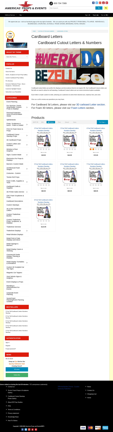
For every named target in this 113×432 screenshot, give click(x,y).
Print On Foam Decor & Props (15, 129)
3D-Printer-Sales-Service (15, 192)
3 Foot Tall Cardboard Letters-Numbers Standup (17, 312)
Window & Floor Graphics (12, 150)
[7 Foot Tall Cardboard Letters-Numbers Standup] (96, 176)
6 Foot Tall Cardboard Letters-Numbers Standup (17, 317)
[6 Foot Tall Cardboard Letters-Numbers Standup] (70, 176)
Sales (74, 122)
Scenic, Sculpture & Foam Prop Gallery (16, 74)
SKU (42, 122)
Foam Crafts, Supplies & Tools (15, 181)
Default (67, 122)
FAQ (9, 406)
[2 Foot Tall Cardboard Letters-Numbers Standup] (44, 140)
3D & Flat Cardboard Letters (14, 209)
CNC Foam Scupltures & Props (15, 196)
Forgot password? (11, 348)
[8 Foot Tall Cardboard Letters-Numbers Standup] (44, 212)
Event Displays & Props (15, 282)
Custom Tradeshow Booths (13, 215)
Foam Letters (78, 108)
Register (95, 15)
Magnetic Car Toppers (14, 272)
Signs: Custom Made (14, 155)
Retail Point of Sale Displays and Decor (13, 239)
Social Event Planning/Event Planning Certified (15, 299)
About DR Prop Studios (15, 402)
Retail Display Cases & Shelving (15, 250)
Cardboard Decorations (15, 201)
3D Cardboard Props (14, 140)
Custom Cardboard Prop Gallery (15, 77)
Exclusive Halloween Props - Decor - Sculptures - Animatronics (16, 84)
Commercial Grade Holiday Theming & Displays (13, 256)
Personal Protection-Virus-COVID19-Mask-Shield (14, 114)
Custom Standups (13, 205)
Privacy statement (13, 413)
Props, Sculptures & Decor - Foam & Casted (15, 124)
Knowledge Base (13, 417)
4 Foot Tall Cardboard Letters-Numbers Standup (17, 326)
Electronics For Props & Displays (15, 159)
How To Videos (12, 420)
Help (20, 15)
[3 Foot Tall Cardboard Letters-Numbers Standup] (70, 140)
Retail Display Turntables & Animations (15, 262)
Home (34, 31)
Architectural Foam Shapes (13, 168)
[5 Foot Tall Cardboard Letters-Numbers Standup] (44, 176)
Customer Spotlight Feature (13, 88)
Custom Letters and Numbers (46, 31)
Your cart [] (104, 15)
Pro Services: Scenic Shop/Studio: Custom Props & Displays (14, 107)
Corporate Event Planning (12, 293)
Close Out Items (10, 71)
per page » (102, 122)
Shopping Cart (91, 394)
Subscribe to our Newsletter (13, 92)
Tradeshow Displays (14, 230)
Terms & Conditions (14, 409)
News (89, 386)
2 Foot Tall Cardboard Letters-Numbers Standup (17, 331)
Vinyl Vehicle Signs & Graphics (14, 277)
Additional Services (10, 15)
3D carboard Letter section (90, 104)
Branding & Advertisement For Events (13, 287)
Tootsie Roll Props (13, 177)
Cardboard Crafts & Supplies (13, 187)
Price (59, 122)
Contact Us (9, 68)
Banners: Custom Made (15, 164)
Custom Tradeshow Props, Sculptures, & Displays (14, 221)
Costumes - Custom (14, 173)
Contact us (11, 386)
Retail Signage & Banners (12, 244)
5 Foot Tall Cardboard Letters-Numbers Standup (17, 321)
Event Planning (12, 102)
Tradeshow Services (14, 227)
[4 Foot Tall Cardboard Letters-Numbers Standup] (96, 140)
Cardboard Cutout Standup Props (13, 135)
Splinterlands (11, 120)
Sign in (87, 15)
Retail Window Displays (15, 234)
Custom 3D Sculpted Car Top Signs (15, 268)
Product (51, 122)
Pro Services (9, 81)
